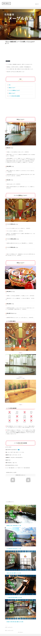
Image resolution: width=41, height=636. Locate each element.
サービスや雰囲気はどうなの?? (14, 90)
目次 (9, 84)
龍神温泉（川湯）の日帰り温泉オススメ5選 (13, 525)
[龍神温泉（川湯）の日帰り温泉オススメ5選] (20, 523)
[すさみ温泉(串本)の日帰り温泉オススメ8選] (20, 546)
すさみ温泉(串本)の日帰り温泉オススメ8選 (13, 548)
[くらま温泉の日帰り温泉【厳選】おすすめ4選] (20, 595)
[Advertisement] (20, 52)
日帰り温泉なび (6, 3)
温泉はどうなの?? (12, 87)
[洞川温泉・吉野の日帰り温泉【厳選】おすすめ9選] (20, 619)
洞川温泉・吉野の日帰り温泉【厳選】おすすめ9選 (14, 621)
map (18, 449)
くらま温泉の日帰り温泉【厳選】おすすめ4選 (14, 597)
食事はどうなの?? (12, 93)
